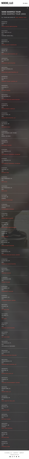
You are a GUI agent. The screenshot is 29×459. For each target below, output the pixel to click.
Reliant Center (5, 90)
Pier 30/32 (4, 181)
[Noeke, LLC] (7, 4)
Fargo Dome (4, 236)
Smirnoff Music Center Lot (9, 81)
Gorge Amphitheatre (7, 218)
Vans (16, 17)
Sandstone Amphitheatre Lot (9, 72)
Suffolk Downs (5, 419)
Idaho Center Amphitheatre (9, 26)
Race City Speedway (7, 200)
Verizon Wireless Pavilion (8, 355)
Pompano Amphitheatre (8, 327)
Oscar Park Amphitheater (8, 227)
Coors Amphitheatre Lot (8, 117)
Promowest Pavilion (7, 291)
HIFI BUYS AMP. (5, 309)
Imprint (21, 452)
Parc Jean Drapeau (6, 428)
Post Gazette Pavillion (8, 400)
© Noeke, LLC (8, 452)
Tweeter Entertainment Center (10, 382)
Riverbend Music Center (8, 300)
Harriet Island (5, 282)
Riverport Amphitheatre (8, 63)
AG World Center (6, 145)
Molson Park (5, 437)
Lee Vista (4, 318)
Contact (15, 452)
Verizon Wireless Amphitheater (10, 99)
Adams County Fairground (9, 44)
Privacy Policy (14, 454)
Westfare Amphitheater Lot (9, 54)
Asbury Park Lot (6, 391)
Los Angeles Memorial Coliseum (10, 154)
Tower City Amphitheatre (8, 264)
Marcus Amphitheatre (7, 245)
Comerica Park (5, 446)
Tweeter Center (6, 273)
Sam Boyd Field (5, 127)
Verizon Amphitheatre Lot (8, 364)
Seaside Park (5, 172)
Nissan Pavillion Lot (7, 373)
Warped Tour (22, 17)
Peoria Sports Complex (8, 108)
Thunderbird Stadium (7, 209)
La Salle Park (5, 410)
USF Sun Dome (5, 337)
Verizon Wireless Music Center (10, 254)
